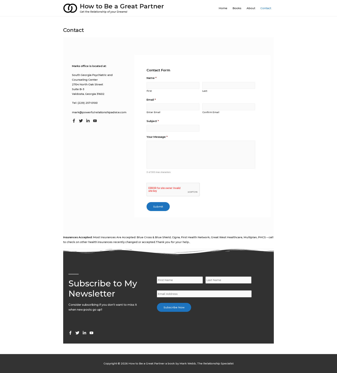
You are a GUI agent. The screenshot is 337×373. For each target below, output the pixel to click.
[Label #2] (81, 121)
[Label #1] (74, 121)
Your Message (157, 136)
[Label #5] (91, 333)
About (251, 8)
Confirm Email (210, 112)
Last (204, 91)
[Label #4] (88, 121)
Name (152, 78)
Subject (153, 121)
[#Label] (95, 121)
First (149, 91)
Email (151, 99)
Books (237, 8)
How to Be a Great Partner (122, 6)
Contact (265, 8)
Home (223, 8)
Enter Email (153, 112)
